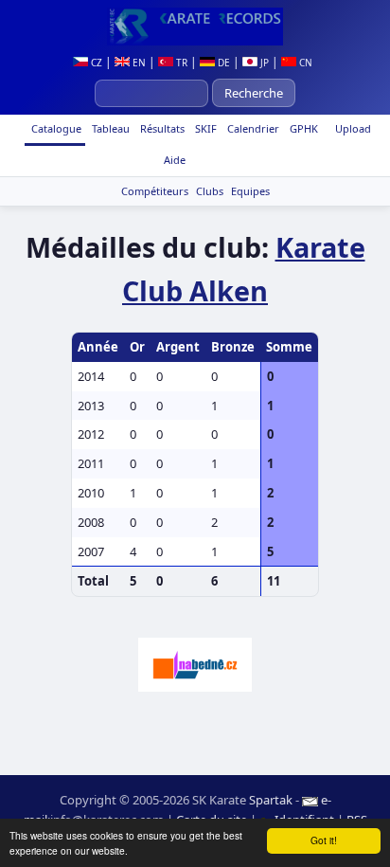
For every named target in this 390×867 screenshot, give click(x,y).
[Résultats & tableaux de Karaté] (195, 26)
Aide (173, 160)
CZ (95, 62)
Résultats (161, 128)
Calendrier (251, 128)
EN (138, 62)
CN (304, 62)
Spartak (270, 799)
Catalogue (54, 128)
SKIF (204, 128)
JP (263, 62)
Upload (353, 128)
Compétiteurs (154, 191)
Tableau (109, 128)
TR (180, 62)
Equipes (250, 191)
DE (222, 62)
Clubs (209, 191)
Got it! (323, 840)
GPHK (302, 128)
